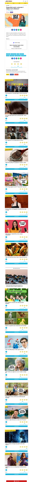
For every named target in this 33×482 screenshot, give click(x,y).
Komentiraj (16, 99)
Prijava (8, 74)
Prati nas (17, 481)
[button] (1, 481)
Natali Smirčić (10, 10)
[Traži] (23, 1)
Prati (8, 12)
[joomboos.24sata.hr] (8, 1)
